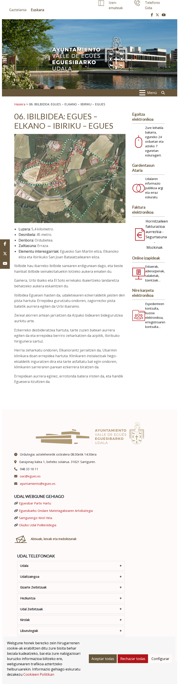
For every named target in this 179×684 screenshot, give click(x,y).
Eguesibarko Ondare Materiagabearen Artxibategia (56, 511)
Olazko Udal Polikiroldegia (37, 525)
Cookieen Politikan (38, 674)
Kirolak (25, 620)
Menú (152, 92)
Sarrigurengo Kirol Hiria (35, 518)
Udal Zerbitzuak (31, 609)
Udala (24, 566)
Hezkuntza (27, 598)
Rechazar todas (132, 658)
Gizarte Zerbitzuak (33, 587)
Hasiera (19, 104)
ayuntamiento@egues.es (37, 484)
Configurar (160, 658)
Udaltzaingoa (29, 576)
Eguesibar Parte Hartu (35, 503)
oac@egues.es (30, 476)
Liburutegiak (29, 631)
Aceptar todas (102, 658)
